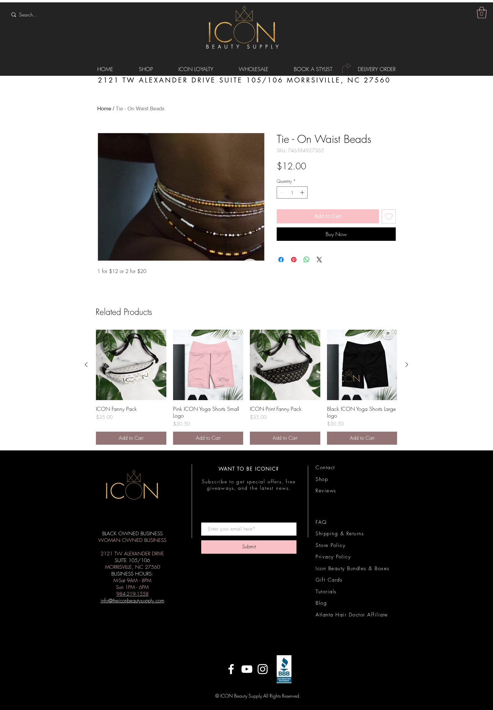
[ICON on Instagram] (262, 669)
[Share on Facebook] (281, 260)
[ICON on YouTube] (247, 669)
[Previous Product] (86, 365)
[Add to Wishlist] (389, 216)
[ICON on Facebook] (231, 669)
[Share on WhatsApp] (307, 260)
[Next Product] (407, 365)
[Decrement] (282, 192)
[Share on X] (319, 260)
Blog (321, 603)
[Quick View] (131, 365)
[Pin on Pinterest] (294, 260)
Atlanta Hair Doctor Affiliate (352, 614)
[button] (482, 12)
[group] (246, 387)
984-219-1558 (132, 594)
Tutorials (326, 591)
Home (104, 108)
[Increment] (303, 192)
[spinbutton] (292, 192)
